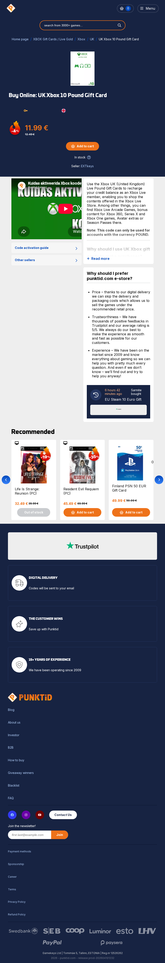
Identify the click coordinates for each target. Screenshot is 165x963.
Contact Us (63, 815)
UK (92, 39)
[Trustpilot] (118, 409)
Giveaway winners (21, 773)
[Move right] (159, 479)
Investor (13, 735)
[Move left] (6, 479)
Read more (100, 258)
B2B (11, 747)
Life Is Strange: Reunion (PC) (27, 491)
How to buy (16, 760)
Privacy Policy (17, 901)
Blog (11, 710)
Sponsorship (16, 864)
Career (12, 876)
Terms (12, 889)
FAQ (11, 798)
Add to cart (85, 146)
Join (59, 835)
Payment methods (19, 851)
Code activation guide (32, 248)
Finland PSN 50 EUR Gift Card (129, 488)
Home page (20, 39)
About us (14, 722)
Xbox (81, 39)
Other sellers (25, 260)
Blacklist (13, 785)
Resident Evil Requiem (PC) (81, 491)
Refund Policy (17, 914)
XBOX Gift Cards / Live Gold (53, 39)
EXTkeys (87, 166)
